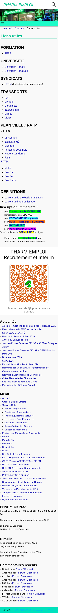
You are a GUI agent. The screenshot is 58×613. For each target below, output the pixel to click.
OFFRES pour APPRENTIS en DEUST (21, 461)
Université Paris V (15, 67)
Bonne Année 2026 (12, 357)
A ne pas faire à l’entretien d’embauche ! (22, 492)
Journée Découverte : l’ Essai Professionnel (24, 478)
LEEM (8, 84)
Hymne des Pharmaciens (15, 499)
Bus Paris (10, 180)
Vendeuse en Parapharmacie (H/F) (20, 489)
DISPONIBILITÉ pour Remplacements (21, 468)
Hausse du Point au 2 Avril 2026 (18, 336)
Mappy (8, 113)
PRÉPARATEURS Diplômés (16, 475)
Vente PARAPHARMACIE (22, 229)
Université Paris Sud (16, 71)
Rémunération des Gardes (18, 426)
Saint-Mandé (12, 141)
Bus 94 (9, 176)
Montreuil (10, 145)
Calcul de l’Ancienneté (16, 422)
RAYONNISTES (17, 225)
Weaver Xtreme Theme (44, 610)
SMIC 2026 (8, 360)
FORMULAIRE (26, 232)
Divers (5, 436)
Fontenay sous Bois (16, 149)
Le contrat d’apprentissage (20, 201)
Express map (12, 109)
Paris (7, 157)
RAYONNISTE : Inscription (15, 464)
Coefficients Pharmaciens (17, 412)
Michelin (9, 101)
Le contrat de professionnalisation (24, 197)
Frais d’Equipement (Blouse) (19, 415)
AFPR (8, 53)
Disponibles (8, 447)
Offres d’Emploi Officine (14, 401)
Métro (8, 168)
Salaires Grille (9, 405)
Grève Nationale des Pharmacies (19, 378)
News (5, 450)
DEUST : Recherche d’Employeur (27, 221)
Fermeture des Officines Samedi (18, 385)
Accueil (7, 28)
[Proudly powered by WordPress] (30, 610)
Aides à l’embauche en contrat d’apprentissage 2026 (29, 325)
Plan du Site (8, 440)
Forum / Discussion (12, 496)
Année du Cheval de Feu (15, 339)
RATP (8, 97)
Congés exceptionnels (16, 429)
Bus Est (9, 172)
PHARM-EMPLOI (18, 5)
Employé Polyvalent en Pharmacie (19, 485)
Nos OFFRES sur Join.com (16, 454)
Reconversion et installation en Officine (22, 482)
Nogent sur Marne (15, 153)
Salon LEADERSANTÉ (13, 333)
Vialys (8, 117)
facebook (7, 443)
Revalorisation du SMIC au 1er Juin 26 (22, 329)
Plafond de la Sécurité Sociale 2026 (20, 364)
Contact (19, 28)
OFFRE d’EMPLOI (27, 238)
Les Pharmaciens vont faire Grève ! (20, 381)
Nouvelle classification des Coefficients (22, 374)
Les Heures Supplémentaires (19, 419)
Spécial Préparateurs (15, 408)
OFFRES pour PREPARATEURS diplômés (23, 457)
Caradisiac (11, 105)
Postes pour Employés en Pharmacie (21, 433)
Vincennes (11, 137)
